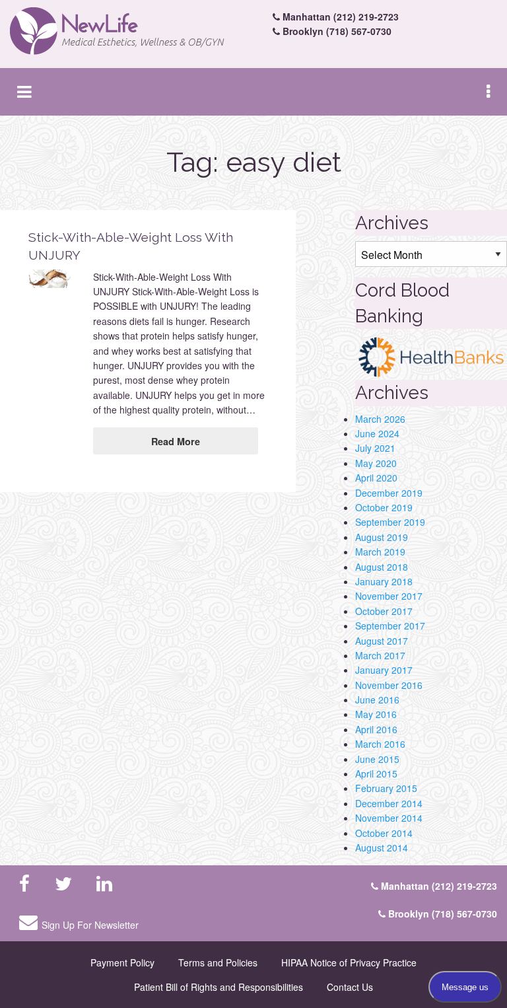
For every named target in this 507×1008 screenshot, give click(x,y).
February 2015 (386, 788)
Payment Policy (122, 962)
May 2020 (376, 463)
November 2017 (388, 595)
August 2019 (381, 537)
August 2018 (381, 566)
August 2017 (381, 640)
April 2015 (376, 773)
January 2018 (384, 581)
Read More (175, 441)
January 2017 (384, 669)
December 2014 (388, 803)
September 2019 (390, 521)
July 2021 (375, 447)
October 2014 (384, 833)
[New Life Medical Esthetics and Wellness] (127, 31)
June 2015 (377, 759)
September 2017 (390, 625)
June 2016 (377, 699)
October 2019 (384, 507)
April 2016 (376, 729)
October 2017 (384, 611)
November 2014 (388, 817)
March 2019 (380, 551)
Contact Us (350, 986)
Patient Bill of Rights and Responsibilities (218, 986)
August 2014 (381, 847)
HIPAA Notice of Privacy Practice (349, 962)
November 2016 (388, 685)
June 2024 (377, 433)
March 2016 (380, 743)
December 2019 (388, 492)
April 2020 (376, 477)
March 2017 (380, 655)
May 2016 (376, 714)
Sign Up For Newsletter (90, 924)
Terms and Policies (217, 962)
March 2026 (380, 418)
